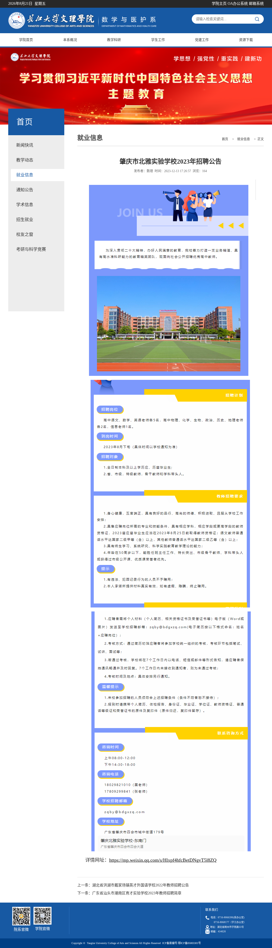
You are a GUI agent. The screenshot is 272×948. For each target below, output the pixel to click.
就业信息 (24, 175)
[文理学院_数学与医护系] (82, 15)
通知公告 (24, 190)
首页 (225, 139)
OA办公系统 (238, 4)
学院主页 (219, 4)
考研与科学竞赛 (31, 249)
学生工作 (158, 40)
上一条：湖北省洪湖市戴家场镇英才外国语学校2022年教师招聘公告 (133, 885)
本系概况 (70, 40)
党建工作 (202, 40)
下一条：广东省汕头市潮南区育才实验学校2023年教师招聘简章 (129, 893)
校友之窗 (24, 234)
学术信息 (24, 204)
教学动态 (24, 160)
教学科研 (114, 40)
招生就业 (24, 219)
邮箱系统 (256, 4)
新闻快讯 (24, 145)
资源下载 (246, 40)
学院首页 (26, 40)
